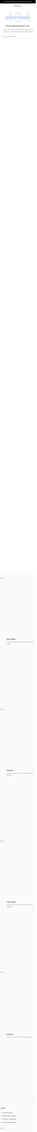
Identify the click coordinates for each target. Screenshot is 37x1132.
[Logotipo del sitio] (18, 6)
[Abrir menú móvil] (2, 6)
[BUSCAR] (32, 36)
